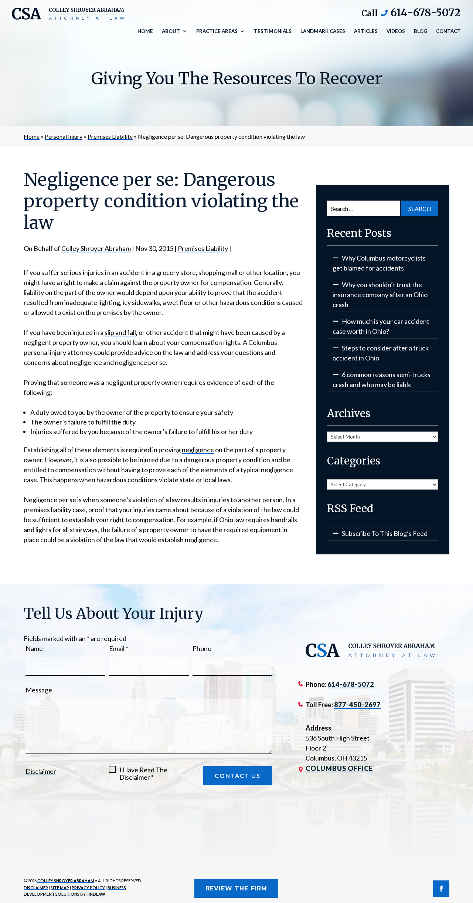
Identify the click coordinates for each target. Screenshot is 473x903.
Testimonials (273, 31)
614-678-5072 (425, 12)
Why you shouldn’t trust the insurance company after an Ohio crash (380, 295)
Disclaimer (40, 771)
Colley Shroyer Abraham (96, 248)
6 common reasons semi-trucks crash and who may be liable (382, 379)
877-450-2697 (357, 705)
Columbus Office (339, 768)
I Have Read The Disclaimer (143, 773)
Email (118, 648)
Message (38, 690)
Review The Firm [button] (236, 888)
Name (34, 648)
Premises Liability (203, 248)
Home (145, 31)
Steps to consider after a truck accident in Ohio (381, 353)
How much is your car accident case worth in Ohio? (381, 326)
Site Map (60, 887)
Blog (420, 31)
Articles (366, 31)
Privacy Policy (88, 887)
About (171, 31)
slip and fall (120, 332)
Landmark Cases (322, 31)
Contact (448, 31)
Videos (396, 31)
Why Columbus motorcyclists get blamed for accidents (379, 263)
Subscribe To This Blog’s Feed (385, 533)
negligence (198, 450)
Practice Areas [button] (217, 31)
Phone (202, 648)
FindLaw (95, 894)
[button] (465, 849)
